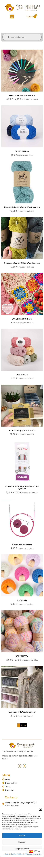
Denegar (22, 842)
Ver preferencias (22, 848)
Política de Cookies (10, 854)
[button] (40, 809)
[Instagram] (19, 766)
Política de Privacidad (24, 854)
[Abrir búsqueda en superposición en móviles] (22, 37)
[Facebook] (24, 766)
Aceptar (22, 835)
